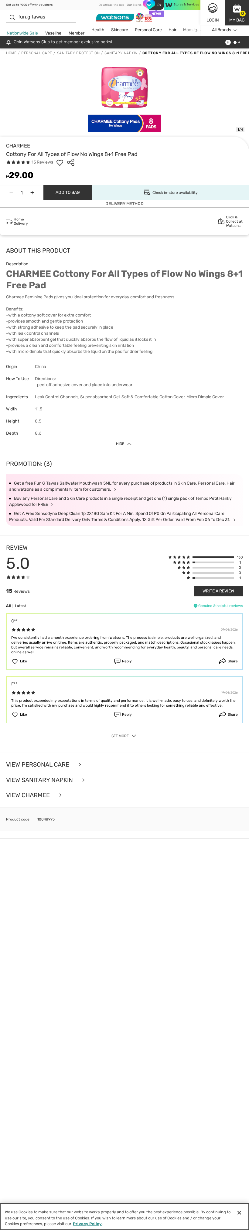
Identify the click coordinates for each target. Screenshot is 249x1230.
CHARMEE (18, 146)
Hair (172, 29)
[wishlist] (59, 162)
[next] (196, 30)
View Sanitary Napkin (40, 780)
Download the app (111, 5)
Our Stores (134, 5)
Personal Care (148, 29)
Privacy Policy (87, 1224)
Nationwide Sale (22, 33)
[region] (124, 1216)
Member (76, 33)
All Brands (221, 29)
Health (97, 29)
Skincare (119, 29)
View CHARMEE (28, 795)
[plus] (32, 193)
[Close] (239, 1212)
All (8, 606)
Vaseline (53, 33)
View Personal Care (38, 764)
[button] (237, 12)
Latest (20, 606)
